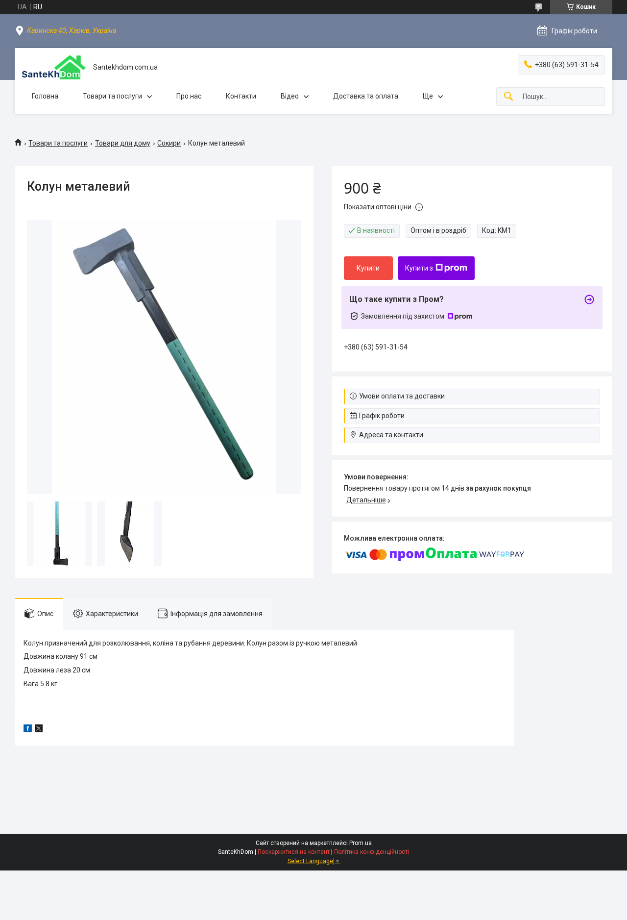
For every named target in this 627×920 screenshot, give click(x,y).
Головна (45, 96)
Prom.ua (360, 843)
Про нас (188, 96)
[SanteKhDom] (54, 67)
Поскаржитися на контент (294, 851)
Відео (290, 96)
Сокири (169, 143)
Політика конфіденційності (371, 851)
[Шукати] (508, 96)
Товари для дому (122, 143)
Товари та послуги (112, 96)
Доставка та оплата (365, 96)
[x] (39, 730)
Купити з (419, 268)
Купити (368, 268)
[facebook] (28, 730)
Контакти (241, 96)
